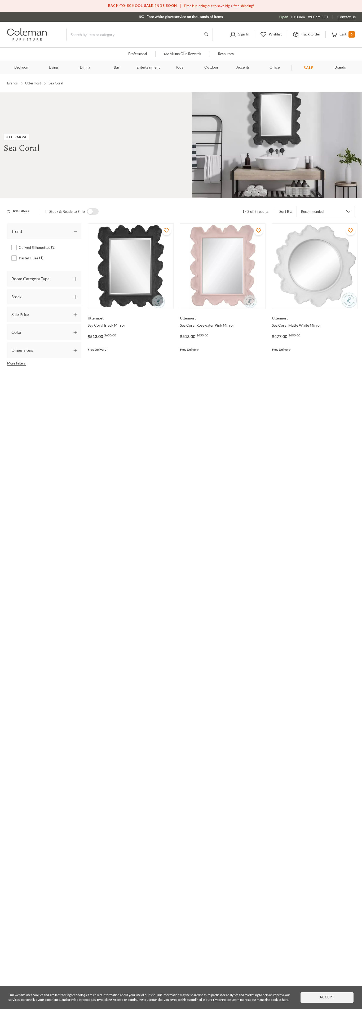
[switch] (93, 211)
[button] (239, 34)
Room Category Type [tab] (30, 278)
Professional (137, 54)
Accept (327, 997)
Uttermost (33, 83)
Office (275, 67)
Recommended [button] (312, 211)
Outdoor (211, 67)
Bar (116, 67)
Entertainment (148, 67)
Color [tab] (16, 332)
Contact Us (346, 17)
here (285, 1000)
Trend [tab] (16, 231)
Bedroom (21, 67)
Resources (226, 54)
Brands (340, 67)
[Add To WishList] (166, 230)
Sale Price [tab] (20, 314)
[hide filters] (19, 211)
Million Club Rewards (182, 54)
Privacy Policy (220, 1000)
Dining (85, 67)
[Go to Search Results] (206, 34)
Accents (243, 67)
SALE (309, 67)
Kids (179, 67)
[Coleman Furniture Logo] (27, 39)
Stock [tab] (16, 296)
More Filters (16, 363)
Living (53, 67)
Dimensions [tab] (22, 350)
